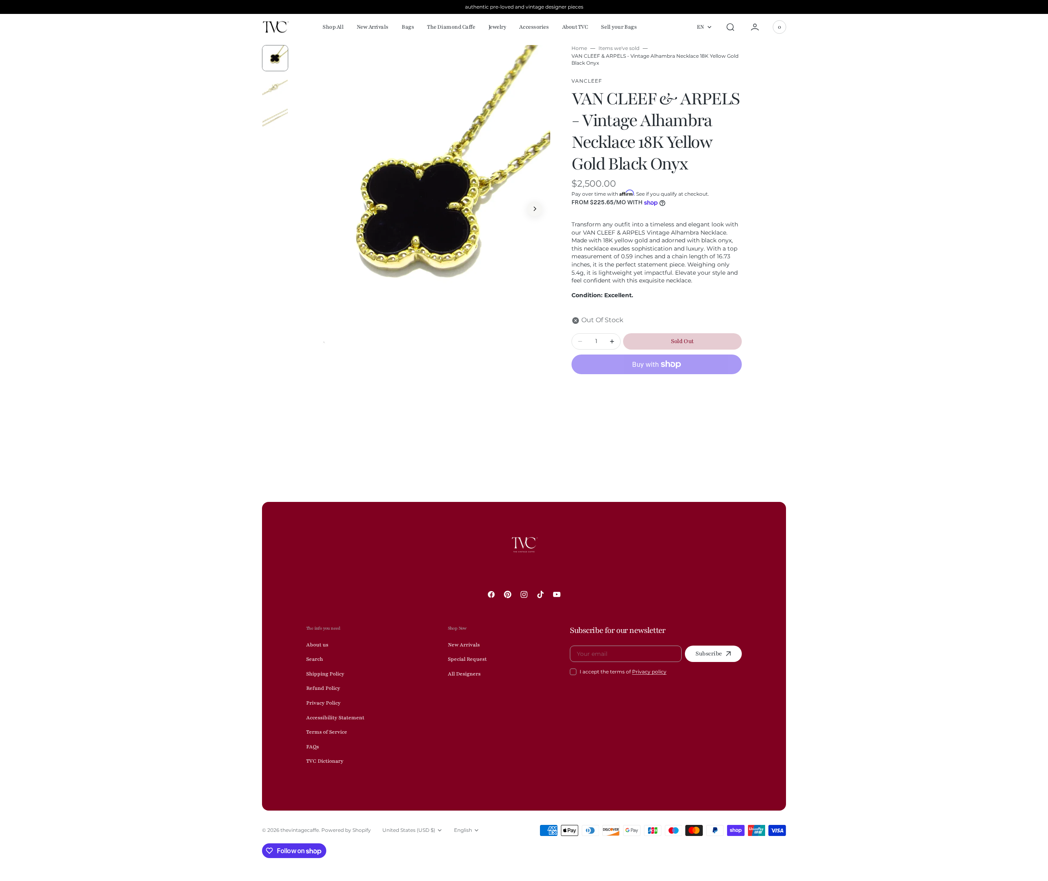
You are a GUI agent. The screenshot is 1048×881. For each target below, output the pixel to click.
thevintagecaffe (299, 830)
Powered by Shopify (346, 830)
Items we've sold (619, 48)
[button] (730, 27)
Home (579, 48)
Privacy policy (649, 672)
